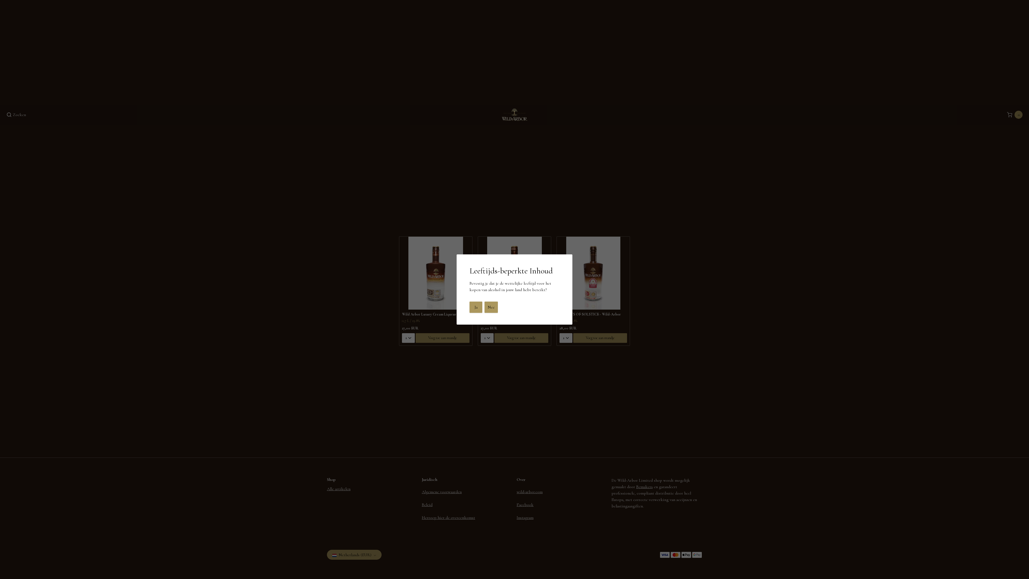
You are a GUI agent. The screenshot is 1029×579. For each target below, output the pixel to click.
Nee (491, 307)
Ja (476, 307)
